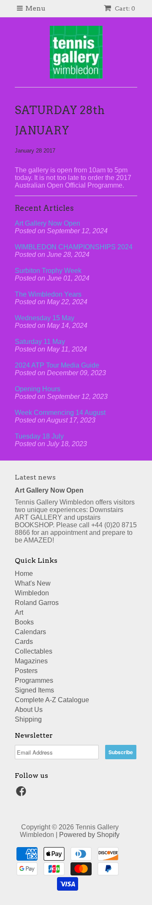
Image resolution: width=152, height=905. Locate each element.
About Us (29, 709)
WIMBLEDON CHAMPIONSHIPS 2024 (74, 247)
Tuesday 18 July (39, 436)
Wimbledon (32, 593)
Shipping (28, 719)
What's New (33, 583)
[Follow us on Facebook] (22, 793)
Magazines (31, 661)
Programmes (34, 680)
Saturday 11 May (40, 341)
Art (19, 612)
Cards (24, 641)
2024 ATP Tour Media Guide (57, 365)
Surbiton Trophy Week (48, 270)
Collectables (33, 651)
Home (24, 573)
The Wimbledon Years (48, 294)
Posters (26, 670)
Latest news (35, 477)
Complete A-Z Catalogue (52, 699)
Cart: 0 (124, 8)
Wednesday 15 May (44, 318)
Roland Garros (37, 602)
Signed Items (34, 690)
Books (24, 622)
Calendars (30, 631)
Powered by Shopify (89, 834)
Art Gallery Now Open (47, 223)
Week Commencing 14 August (60, 412)
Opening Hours (37, 389)
